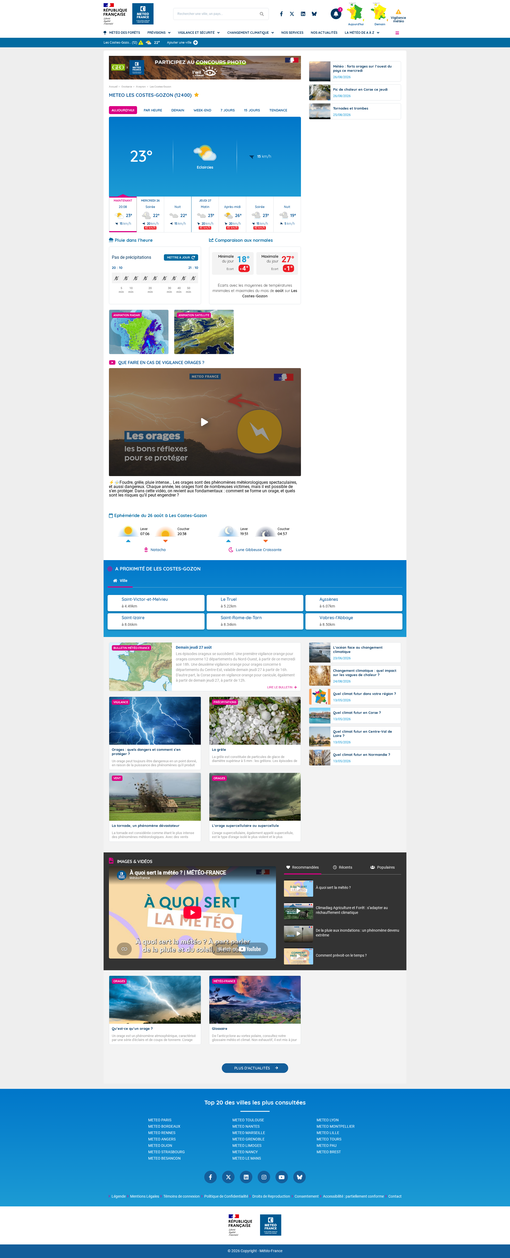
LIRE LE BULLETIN (279, 687)
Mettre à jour (178, 257)
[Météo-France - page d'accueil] (270, 1225)
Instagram (264, 1177)
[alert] (398, 16)
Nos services (292, 33)
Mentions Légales (144, 1196)
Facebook (281, 13)
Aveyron (141, 86)
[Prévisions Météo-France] (143, 13)
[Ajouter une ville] (195, 43)
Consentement (307, 1196)
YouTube (281, 1177)
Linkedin (303, 13)
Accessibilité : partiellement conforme (353, 1196)
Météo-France (271, 1251)
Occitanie (126, 86)
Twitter (292, 13)
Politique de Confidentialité (226, 1196)
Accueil (113, 86)
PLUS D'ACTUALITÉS (252, 1068)
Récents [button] (345, 867)
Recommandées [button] (305, 867)
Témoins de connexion (181, 1196)
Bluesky (314, 13)
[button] (397, 33)
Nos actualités (324, 33)
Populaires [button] (386, 867)
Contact (395, 1196)
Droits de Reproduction (271, 1196)
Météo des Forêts (124, 33)
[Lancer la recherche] (262, 14)
